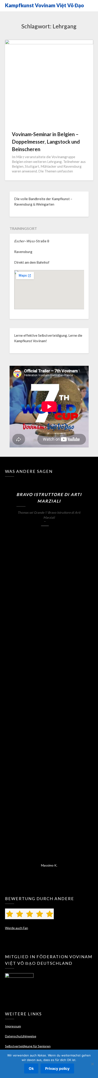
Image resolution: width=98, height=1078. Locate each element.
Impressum (13, 1026)
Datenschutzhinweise (20, 1036)
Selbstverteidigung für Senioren (28, 1046)
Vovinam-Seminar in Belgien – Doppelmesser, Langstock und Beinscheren (46, 141)
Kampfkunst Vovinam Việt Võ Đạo (44, 5)
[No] (92, 1064)
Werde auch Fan (16, 928)
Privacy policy (57, 1068)
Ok (31, 1068)
